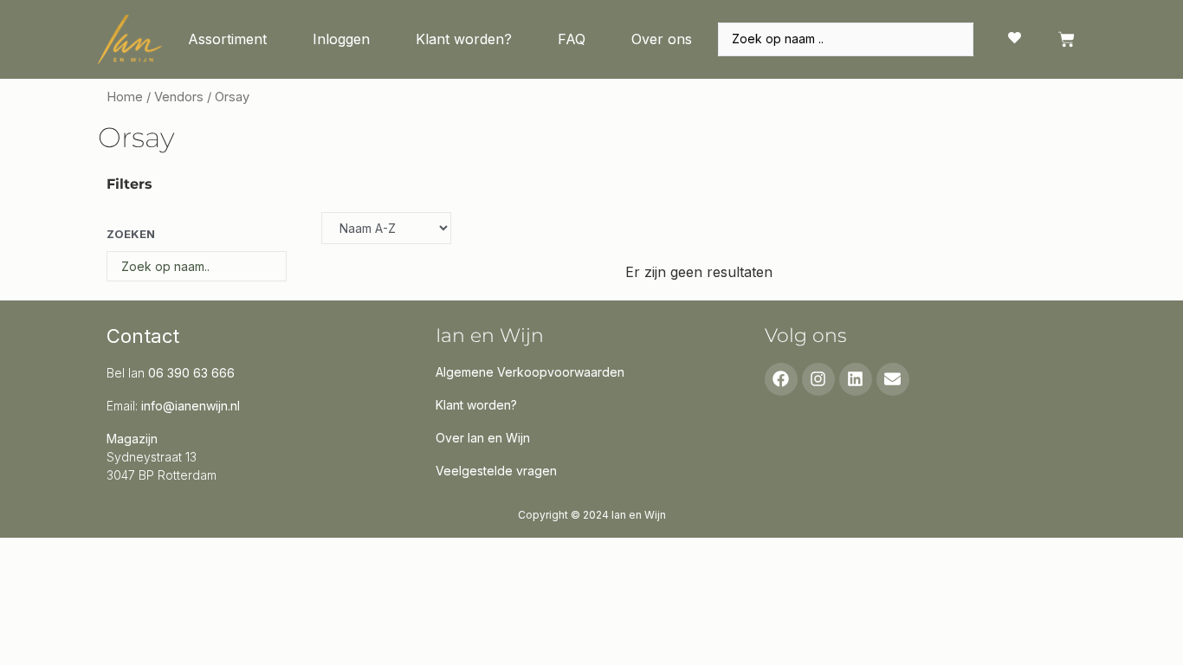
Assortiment (227, 39)
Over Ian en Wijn (483, 437)
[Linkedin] (855, 379)
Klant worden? (464, 39)
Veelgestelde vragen (496, 470)
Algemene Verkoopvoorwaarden (530, 372)
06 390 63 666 (191, 372)
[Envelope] (892, 379)
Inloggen (341, 39)
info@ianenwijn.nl (190, 405)
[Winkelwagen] (1066, 39)
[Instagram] (818, 379)
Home (125, 97)
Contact (143, 336)
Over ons (661, 39)
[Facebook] (781, 379)
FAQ (571, 39)
